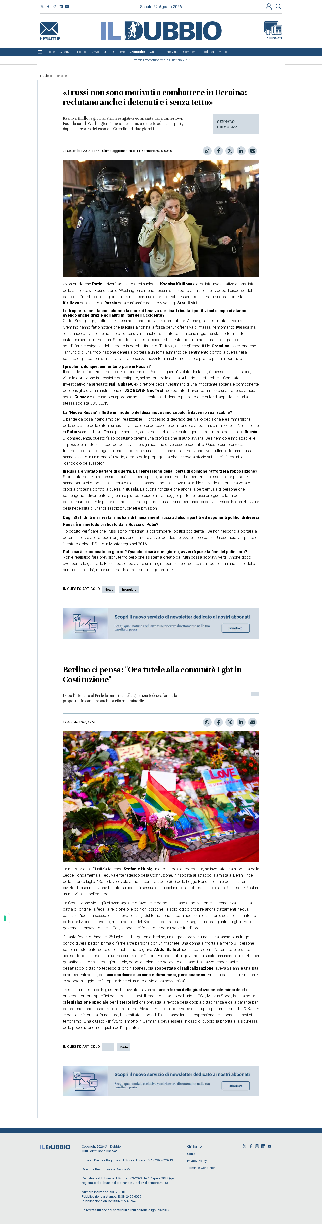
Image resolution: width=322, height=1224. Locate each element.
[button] (269, 6)
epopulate (128, 589)
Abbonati (274, 38)
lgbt (108, 1047)
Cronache (60, 76)
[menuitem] (51, 52)
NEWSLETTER (50, 37)
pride (123, 1047)
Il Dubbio (46, 76)
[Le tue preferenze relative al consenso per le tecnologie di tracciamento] (5, 918)
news (109, 589)
